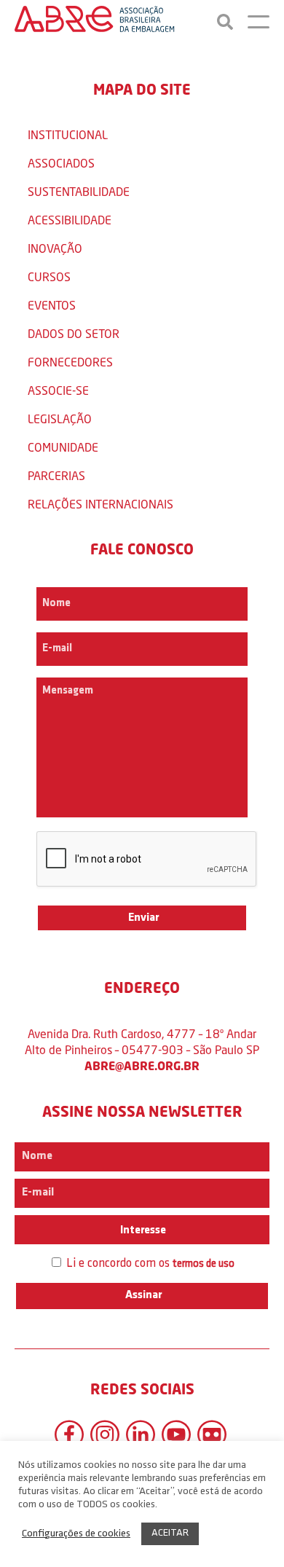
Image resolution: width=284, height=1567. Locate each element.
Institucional (68, 134)
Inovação (55, 248)
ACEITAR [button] (170, 1533)
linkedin (140, 1434)
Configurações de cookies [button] (76, 1533)
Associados (61, 163)
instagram (104, 1434)
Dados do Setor (73, 333)
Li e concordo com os (148, 1263)
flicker (211, 1434)
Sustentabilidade (79, 191)
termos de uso (203, 1264)
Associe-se (58, 390)
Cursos (49, 276)
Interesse (142, 1230)
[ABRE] (95, 22)
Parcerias (56, 475)
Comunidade (63, 447)
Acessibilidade (69, 220)
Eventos (52, 305)
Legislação (60, 418)
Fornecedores (70, 362)
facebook (69, 1434)
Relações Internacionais (100, 504)
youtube (176, 1434)
